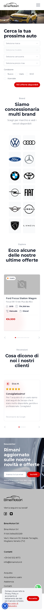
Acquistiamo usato (13, 577)
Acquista (8, 573)
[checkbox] (5, 74)
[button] (5, 606)
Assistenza (9, 582)
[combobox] (22, 43)
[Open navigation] (38, 5)
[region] (22, 306)
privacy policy (26, 483)
